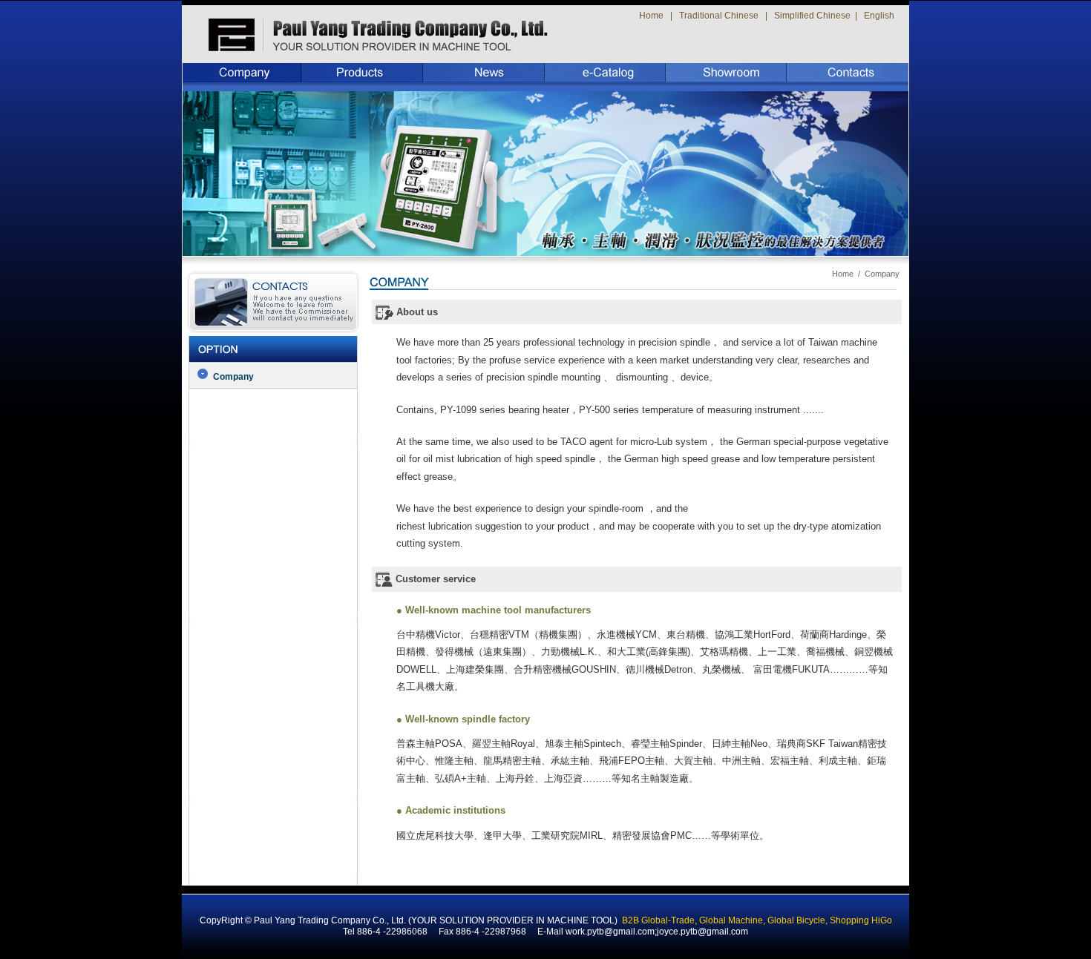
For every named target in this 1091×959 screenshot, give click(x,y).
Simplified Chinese (812, 15)
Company (233, 377)
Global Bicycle (796, 920)
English (879, 15)
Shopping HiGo (861, 920)
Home (651, 15)
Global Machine (731, 920)
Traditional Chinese (719, 15)
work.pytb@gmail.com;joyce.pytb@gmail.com (657, 931)
